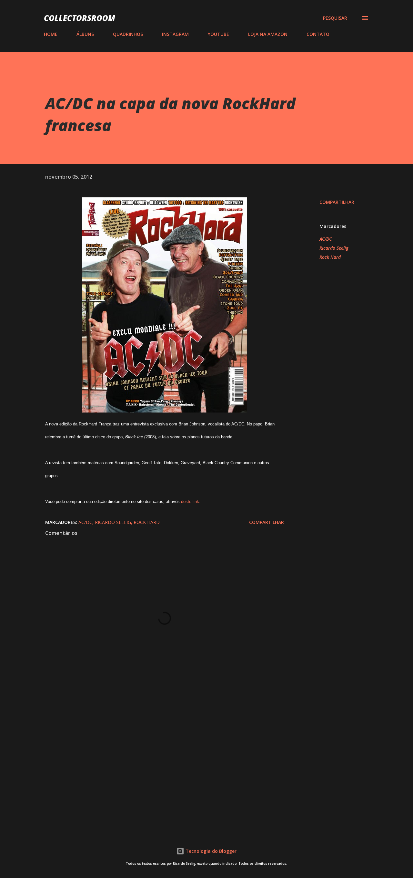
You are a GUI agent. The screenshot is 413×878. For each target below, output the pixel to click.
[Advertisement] (154, 749)
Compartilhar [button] (336, 202)
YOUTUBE (218, 34)
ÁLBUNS (85, 34)
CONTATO (318, 34)
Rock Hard (330, 257)
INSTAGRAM (175, 34)
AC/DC (325, 239)
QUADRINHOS (128, 34)
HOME (50, 34)
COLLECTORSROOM (79, 18)
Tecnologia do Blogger (210, 851)
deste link (190, 501)
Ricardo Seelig (333, 248)
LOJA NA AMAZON (267, 34)
